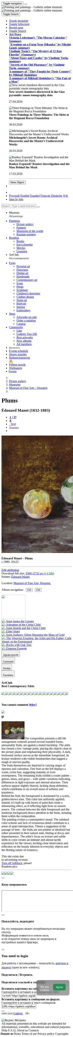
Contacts (33, 1030)
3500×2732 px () (39, 573)
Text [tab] (13, 424)
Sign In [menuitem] (13, 199)
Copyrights (61, 1033)
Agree (59, 987)
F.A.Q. (12, 1030)
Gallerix (18, 1013)
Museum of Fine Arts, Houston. (32, 583)
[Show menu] (25, 4)
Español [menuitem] (35, 195)
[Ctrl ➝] (17, 621)
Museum (16, 214)
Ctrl (29, 589)
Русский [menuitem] (14, 195)
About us (22, 1030)
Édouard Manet (20, 576)
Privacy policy (46, 1033)
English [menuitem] (24, 195)
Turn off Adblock (11, 863)
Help (4, 1030)
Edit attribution (10, 570)
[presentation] (40, 431)
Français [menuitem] (45, 195)
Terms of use (29, 1033)
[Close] (38, 206)
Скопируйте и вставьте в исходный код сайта (30, 992)
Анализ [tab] (14, 427)
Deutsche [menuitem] (56, 195)
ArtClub (19, 256)
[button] (18, 20)
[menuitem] (65, 195)
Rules (18, 1033)
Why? (33, 704)
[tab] (12, 417)
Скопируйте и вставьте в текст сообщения (28, 1002)
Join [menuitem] (20, 199)
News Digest (17, 182)
